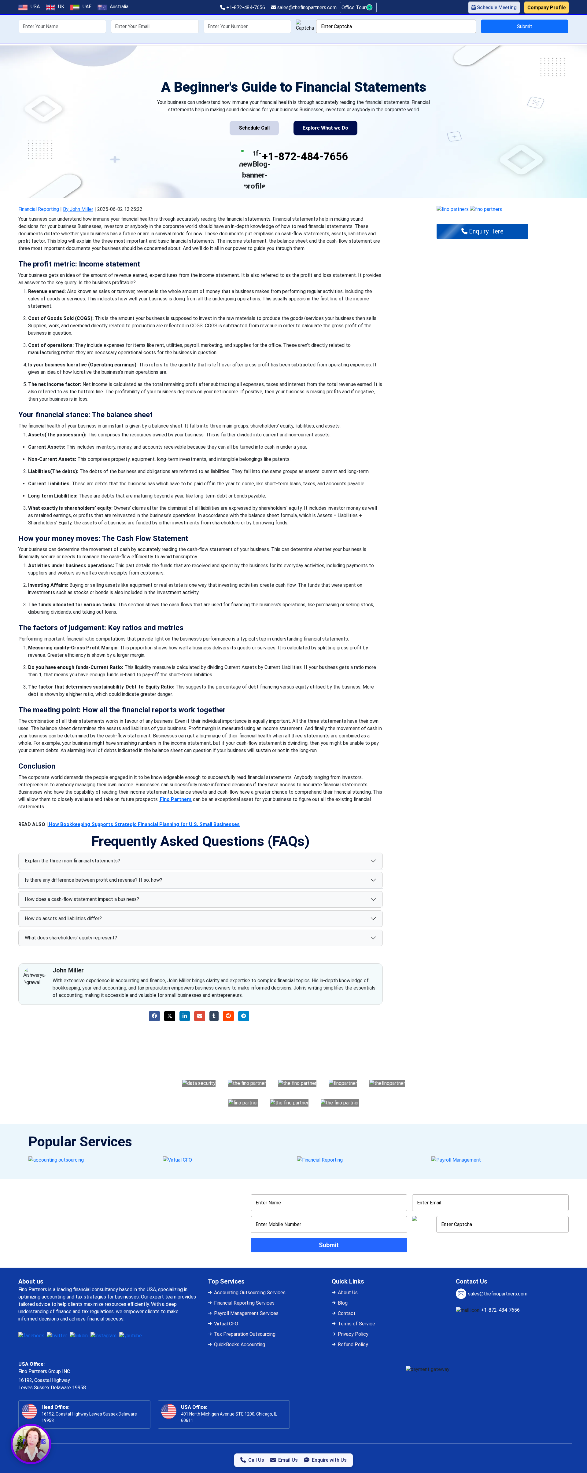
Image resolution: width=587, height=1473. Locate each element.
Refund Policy (353, 1344)
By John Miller (78, 209)
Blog (343, 1303)
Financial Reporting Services (244, 1303)
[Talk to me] (31, 1444)
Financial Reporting (38, 209)
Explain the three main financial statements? (72, 861)
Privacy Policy (353, 1334)
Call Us (256, 1460)
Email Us (288, 1460)
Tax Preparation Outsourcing (244, 1334)
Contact (347, 1313)
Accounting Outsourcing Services (250, 1292)
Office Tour (354, 7)
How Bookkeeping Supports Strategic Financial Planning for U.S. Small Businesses (144, 824)
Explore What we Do (325, 128)
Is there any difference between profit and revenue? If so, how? (93, 880)
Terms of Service (356, 1324)
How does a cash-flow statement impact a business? (82, 899)
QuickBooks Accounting (239, 1344)
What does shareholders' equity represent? (71, 938)
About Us (348, 1292)
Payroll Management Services (246, 1313)
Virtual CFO (226, 1324)
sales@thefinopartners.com (306, 7)
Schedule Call (254, 128)
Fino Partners (175, 799)
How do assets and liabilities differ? (63, 918)
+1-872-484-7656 (245, 7)
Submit (524, 26)
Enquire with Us (329, 1460)
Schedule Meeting (496, 7)
